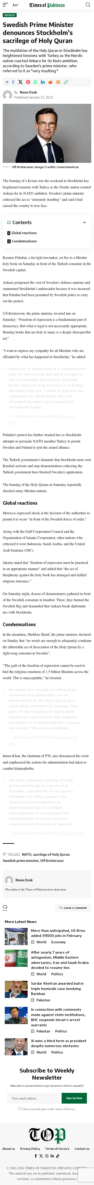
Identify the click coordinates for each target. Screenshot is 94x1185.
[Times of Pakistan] (47, 5)
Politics (57, 974)
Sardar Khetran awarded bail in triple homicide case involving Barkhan (57, 988)
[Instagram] (47, 1156)
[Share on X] (20, 82)
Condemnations (24, 241)
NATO (26, 854)
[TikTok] (57, 1156)
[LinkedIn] (52, 1156)
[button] (6, 5)
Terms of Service (64, 1109)
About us (8, 1148)
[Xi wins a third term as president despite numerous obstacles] (16, 1046)
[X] (41, 1156)
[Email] (58, 82)
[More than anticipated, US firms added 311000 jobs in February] (16, 936)
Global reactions (24, 233)
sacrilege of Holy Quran (51, 854)
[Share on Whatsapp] (35, 82)
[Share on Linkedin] (42, 82)
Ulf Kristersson (52, 861)
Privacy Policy (30, 1148)
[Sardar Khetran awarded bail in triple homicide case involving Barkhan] (16, 989)
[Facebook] (36, 1156)
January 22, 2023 (72, 833)
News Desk (28, 92)
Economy (58, 942)
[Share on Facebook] (13, 82)
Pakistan (43, 1000)
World (10, 14)
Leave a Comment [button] (75, 907)
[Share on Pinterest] (28, 82)
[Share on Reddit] (50, 82)
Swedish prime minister (21, 861)
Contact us (82, 1148)
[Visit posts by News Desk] (9, 880)
